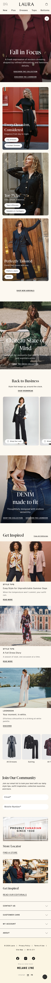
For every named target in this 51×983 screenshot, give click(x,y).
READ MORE (8, 599)
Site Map (19, 950)
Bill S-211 (31, 950)
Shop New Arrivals (25, 290)
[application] (45, 977)
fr (32, 975)
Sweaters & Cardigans (15, 211)
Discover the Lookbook (25, 77)
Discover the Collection (25, 71)
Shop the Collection (13, 518)
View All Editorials (41, 536)
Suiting (31, 762)
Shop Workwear (25, 391)
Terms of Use (39, 945)
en (28, 975)
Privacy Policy (24, 945)
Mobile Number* (12, 807)
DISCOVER (7, 726)
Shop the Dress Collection (25, 364)
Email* (7, 797)
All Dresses (12, 762)
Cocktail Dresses (13, 145)
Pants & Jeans (12, 271)
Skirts (9, 277)
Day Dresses (11, 139)
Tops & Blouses (13, 205)
